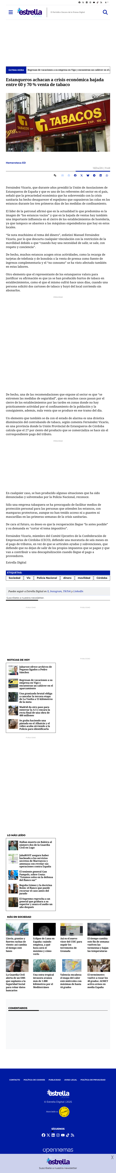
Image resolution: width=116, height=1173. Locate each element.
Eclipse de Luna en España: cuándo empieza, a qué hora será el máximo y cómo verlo (44, 946)
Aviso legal (70, 1080)
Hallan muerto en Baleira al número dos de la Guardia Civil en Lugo (35, 844)
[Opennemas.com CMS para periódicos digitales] (58, 1153)
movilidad (84, 578)
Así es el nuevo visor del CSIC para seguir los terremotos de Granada (71, 945)
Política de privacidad (93, 1080)
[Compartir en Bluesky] (88, 175)
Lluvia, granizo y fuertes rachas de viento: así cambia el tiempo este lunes (16, 945)
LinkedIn (78, 591)
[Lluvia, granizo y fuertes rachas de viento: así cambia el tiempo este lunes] (17, 929)
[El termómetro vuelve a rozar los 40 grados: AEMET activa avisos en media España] (98, 965)
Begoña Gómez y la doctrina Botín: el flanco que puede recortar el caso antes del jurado (35, 889)
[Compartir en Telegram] (94, 175)
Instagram (56, 591)
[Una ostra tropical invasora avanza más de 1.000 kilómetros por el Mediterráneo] (44, 965)
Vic (29, 578)
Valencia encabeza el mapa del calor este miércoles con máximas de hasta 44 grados (71, 981)
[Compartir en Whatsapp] (107, 175)
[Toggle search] (105, 12)
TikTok (67, 591)
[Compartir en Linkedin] (100, 175)
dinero (67, 578)
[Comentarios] (55, 175)
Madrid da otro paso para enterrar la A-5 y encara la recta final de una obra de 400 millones (34, 711)
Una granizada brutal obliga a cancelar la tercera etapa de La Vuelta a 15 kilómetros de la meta (36, 697)
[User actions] (107, 2)
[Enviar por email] (62, 175)
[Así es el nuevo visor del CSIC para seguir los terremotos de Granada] (71, 929)
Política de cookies (34, 1080)
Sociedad (14, 578)
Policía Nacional (47, 578)
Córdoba (102, 578)
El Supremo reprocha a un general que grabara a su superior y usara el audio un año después (35, 903)
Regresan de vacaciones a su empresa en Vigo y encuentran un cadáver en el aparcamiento (36, 684)
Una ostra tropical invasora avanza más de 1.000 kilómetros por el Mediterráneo (43, 981)
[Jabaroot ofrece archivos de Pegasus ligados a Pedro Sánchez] (13, 670)
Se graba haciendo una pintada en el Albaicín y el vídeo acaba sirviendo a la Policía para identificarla (34, 724)
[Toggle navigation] (10, 12)
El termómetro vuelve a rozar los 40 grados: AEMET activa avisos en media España (97, 981)
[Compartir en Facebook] (75, 175)
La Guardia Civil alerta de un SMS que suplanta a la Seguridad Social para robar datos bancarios (16, 982)
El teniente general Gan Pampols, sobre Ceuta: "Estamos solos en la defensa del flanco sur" (36, 876)
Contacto (14, 1080)
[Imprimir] (69, 175)
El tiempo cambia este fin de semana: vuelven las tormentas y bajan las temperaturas (98, 945)
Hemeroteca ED (16, 163)
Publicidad (55, 1080)
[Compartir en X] (81, 175)
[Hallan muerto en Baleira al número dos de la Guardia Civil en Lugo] (13, 845)
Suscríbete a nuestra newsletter (25, 598)
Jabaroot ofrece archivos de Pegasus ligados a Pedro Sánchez (35, 669)
